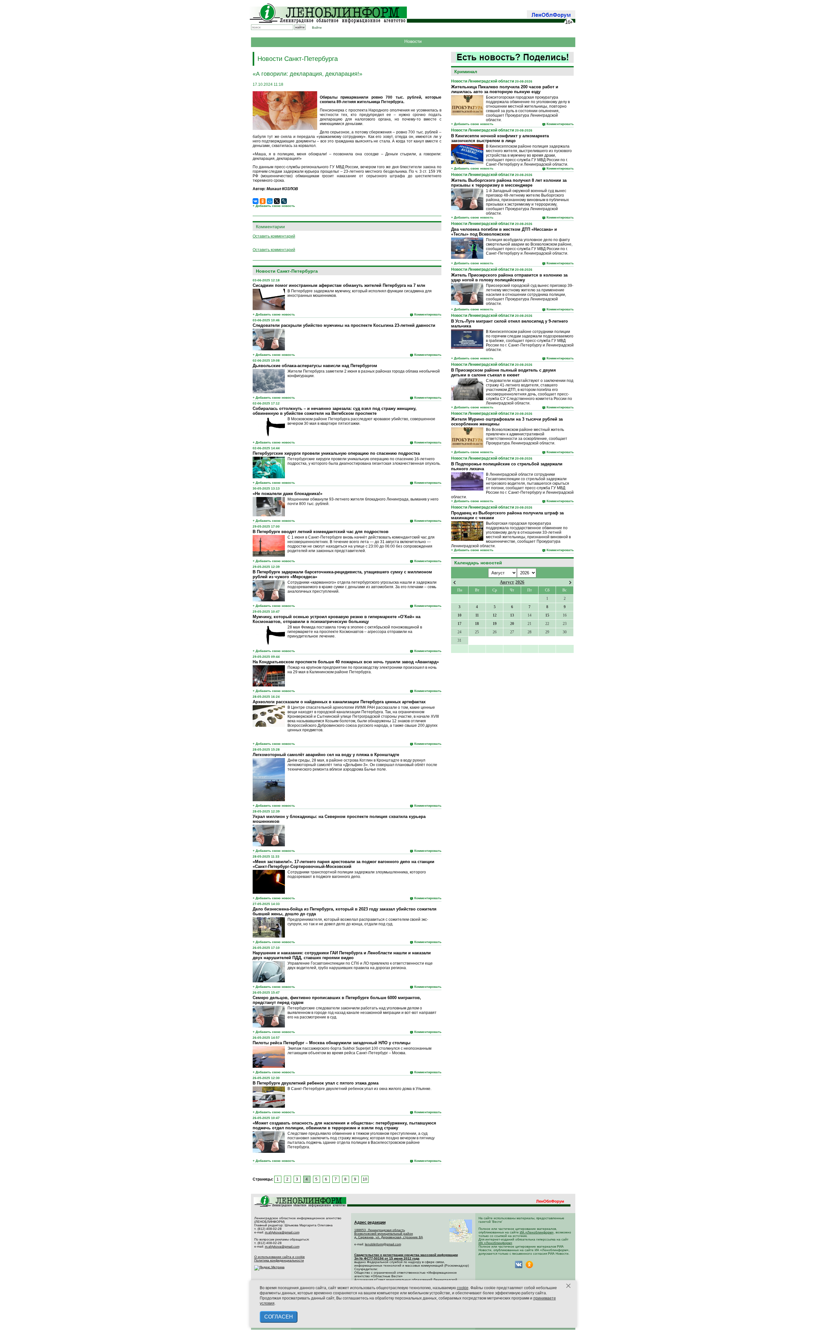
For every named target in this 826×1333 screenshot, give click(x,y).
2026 (519, 582)
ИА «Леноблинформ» (537, 1232)
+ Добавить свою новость (472, 124)
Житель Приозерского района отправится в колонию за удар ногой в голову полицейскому (509, 277)
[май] (570, 582)
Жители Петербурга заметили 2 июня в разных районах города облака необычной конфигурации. (363, 373)
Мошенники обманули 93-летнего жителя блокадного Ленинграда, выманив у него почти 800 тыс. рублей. (362, 501)
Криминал (465, 71)
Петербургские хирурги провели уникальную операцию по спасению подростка (336, 453)
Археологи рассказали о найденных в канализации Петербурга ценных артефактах (339, 701)
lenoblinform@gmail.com (383, 1244)
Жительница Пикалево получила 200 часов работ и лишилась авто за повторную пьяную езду (504, 89)
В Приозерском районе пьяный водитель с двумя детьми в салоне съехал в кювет (503, 372)
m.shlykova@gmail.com (282, 1232)
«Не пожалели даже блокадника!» (287, 493)
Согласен (278, 1316)
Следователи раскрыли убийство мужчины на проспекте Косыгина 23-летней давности (344, 325)
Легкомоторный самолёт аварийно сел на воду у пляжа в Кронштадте (326, 754)
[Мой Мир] (270, 201)
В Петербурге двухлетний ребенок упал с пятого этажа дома (315, 1083)
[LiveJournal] (284, 201)
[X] (277, 201)
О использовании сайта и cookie (279, 1257)
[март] (454, 582)
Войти (317, 27)
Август (507, 582)
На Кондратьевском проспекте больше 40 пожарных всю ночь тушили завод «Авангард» (346, 661)
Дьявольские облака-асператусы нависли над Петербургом (315, 365)
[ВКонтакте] (255, 201)
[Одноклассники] (263, 201)
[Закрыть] (568, 1286)
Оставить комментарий (274, 236)
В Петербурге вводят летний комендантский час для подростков (320, 531)
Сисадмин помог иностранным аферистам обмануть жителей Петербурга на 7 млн (339, 285)
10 (365, 1179)
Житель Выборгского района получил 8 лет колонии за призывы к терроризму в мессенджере (509, 183)
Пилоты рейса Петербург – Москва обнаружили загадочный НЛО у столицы (331, 1042)
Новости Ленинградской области (482, 81)
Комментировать (560, 124)
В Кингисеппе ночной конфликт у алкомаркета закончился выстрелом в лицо (500, 138)
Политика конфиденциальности (279, 1260)
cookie (462, 1288)
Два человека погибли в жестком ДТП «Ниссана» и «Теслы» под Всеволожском (504, 232)
